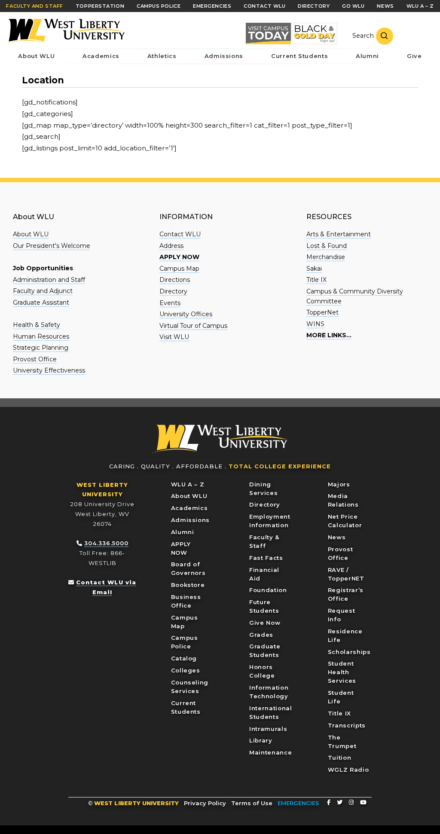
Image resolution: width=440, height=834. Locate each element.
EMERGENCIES (298, 803)
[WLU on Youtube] (363, 802)
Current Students (186, 707)
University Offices (185, 314)
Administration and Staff (49, 280)
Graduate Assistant (41, 302)
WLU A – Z (188, 484)
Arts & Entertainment (338, 234)
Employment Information (269, 521)
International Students (270, 712)
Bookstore (188, 584)
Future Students (264, 606)
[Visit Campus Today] (268, 33)
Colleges (185, 670)
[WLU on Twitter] (339, 802)
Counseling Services (190, 686)
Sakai (314, 268)
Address (171, 246)
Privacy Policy (205, 803)
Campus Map (179, 268)
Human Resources (41, 336)
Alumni (182, 532)
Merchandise (325, 257)
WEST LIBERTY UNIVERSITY (136, 803)
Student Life (341, 697)
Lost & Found (326, 246)
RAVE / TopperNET (346, 574)
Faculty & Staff (264, 541)
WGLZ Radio (348, 769)
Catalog (184, 658)
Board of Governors (188, 568)
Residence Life (345, 635)
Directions (174, 280)
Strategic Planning (40, 347)
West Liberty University (64, 31)
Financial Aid (264, 574)
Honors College (262, 671)
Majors (339, 484)
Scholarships (349, 651)
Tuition (339, 757)
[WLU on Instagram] (351, 802)
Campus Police (184, 642)
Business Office (186, 601)
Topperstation (100, 6)
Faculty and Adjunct (43, 291)
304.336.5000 (106, 543)
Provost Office (35, 359)
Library (260, 740)
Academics (189, 507)
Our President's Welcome (51, 246)
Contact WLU (180, 234)
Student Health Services (342, 672)
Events (169, 303)
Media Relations (343, 500)
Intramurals (268, 728)
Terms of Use (251, 803)
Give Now (264, 622)
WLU (220, 439)
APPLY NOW (181, 548)
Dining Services (263, 488)
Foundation (268, 590)
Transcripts (347, 725)
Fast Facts (266, 557)
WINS (315, 324)
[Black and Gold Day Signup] (314, 33)
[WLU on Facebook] (328, 802)
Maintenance (270, 752)
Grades (261, 634)
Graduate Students (264, 650)
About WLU (31, 234)
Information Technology (268, 692)
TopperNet (322, 312)
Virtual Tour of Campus (193, 326)
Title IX (316, 280)
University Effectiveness (49, 370)
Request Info (341, 615)
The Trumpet (342, 741)
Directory (173, 291)
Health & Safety (36, 325)
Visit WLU (174, 337)
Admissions (190, 519)
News (337, 537)
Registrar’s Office (346, 594)
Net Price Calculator (345, 521)
